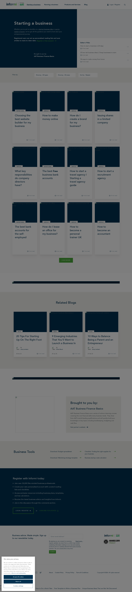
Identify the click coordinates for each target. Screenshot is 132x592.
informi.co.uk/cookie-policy (18, 573)
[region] (18, 573)
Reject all (18, 581)
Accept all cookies (18, 577)
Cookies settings (18, 586)
